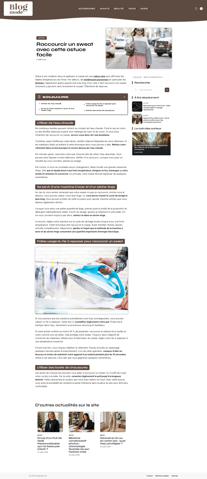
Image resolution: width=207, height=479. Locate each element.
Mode (41, 38)
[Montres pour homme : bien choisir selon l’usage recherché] (137, 106)
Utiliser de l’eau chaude (51, 104)
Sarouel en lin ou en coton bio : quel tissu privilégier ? (112, 441)
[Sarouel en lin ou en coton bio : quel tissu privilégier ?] (113, 422)
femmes (39, 83)
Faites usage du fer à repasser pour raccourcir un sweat (101, 104)
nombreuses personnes (96, 79)
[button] (168, 77)
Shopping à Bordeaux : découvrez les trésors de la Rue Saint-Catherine (150, 147)
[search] (196, 9)
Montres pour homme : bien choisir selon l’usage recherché (156, 108)
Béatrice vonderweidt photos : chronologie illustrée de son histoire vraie (79, 445)
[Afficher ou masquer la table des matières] (97, 97)
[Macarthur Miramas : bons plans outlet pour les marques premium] (137, 119)
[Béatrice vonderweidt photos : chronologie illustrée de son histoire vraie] (81, 422)
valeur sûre (99, 76)
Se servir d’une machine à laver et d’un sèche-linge (57, 109)
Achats (145, 103)
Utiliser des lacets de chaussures (100, 110)
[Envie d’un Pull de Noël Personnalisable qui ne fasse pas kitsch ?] (50, 422)
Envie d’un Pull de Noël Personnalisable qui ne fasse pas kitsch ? (49, 444)
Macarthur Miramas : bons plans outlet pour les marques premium (156, 120)
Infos (71, 435)
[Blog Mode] (18, 8)
